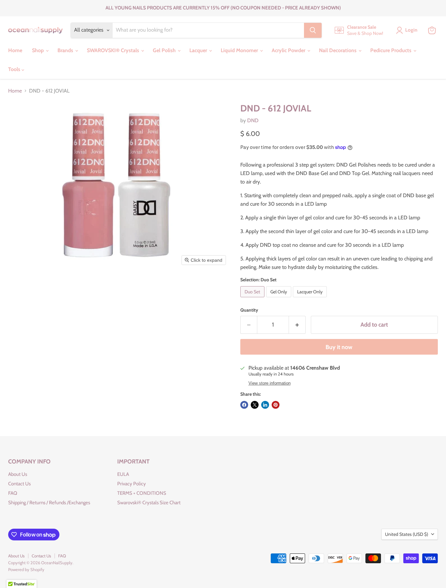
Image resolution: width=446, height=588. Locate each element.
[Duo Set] (253, 299)
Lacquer (198, 50)
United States (406, 534)
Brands (65, 50)
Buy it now (339, 347)
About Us (17, 474)
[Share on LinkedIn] (265, 405)
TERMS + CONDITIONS (141, 493)
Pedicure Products (391, 50)
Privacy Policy (131, 484)
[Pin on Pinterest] (275, 405)
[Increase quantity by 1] (297, 325)
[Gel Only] (279, 299)
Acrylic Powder (289, 50)
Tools (15, 69)
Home (15, 50)
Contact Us (19, 484)
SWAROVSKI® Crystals (113, 50)
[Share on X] (255, 405)
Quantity (249, 310)
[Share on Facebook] (244, 405)
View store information (269, 383)
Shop (38, 50)
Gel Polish (165, 50)
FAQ (12, 493)
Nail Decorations (338, 50)
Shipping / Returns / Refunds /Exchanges (49, 503)
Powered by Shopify (26, 569)
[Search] (313, 30)
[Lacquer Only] (310, 299)
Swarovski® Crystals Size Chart (149, 503)
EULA (123, 474)
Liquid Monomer (240, 50)
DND (253, 120)
